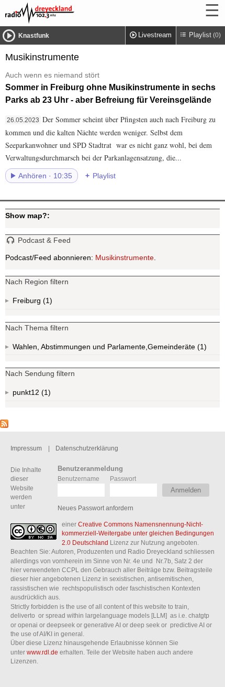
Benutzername (78, 478)
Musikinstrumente (124, 257)
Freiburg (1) (47, 302)
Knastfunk (33, 35)
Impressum (26, 448)
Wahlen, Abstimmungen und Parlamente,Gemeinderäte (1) (116, 348)
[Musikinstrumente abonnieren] (4, 425)
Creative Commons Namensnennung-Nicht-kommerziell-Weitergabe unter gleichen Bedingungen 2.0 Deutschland (138, 533)
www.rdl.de (42, 652)
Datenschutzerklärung (86, 448)
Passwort (123, 478)
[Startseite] (68, 13)
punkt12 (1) (45, 394)
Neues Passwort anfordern (95, 507)
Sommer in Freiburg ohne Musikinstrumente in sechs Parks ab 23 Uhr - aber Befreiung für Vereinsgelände (110, 87)
